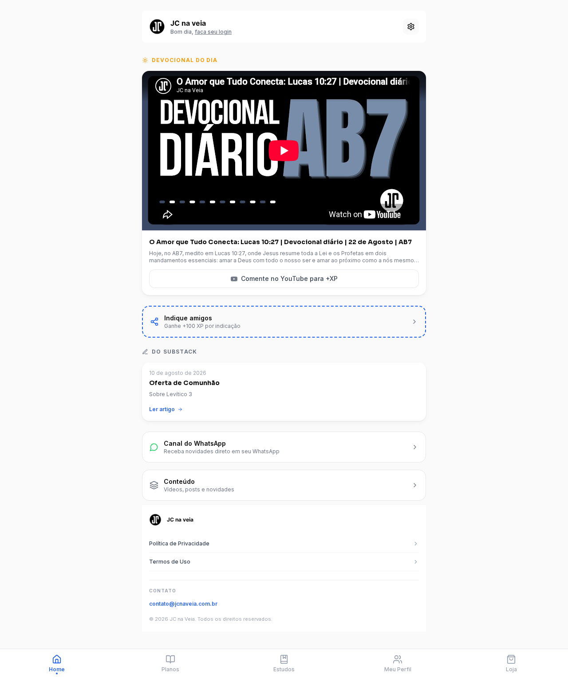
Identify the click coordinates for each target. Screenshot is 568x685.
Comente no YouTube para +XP (289, 278)
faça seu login (213, 31)
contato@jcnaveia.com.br (183, 603)
